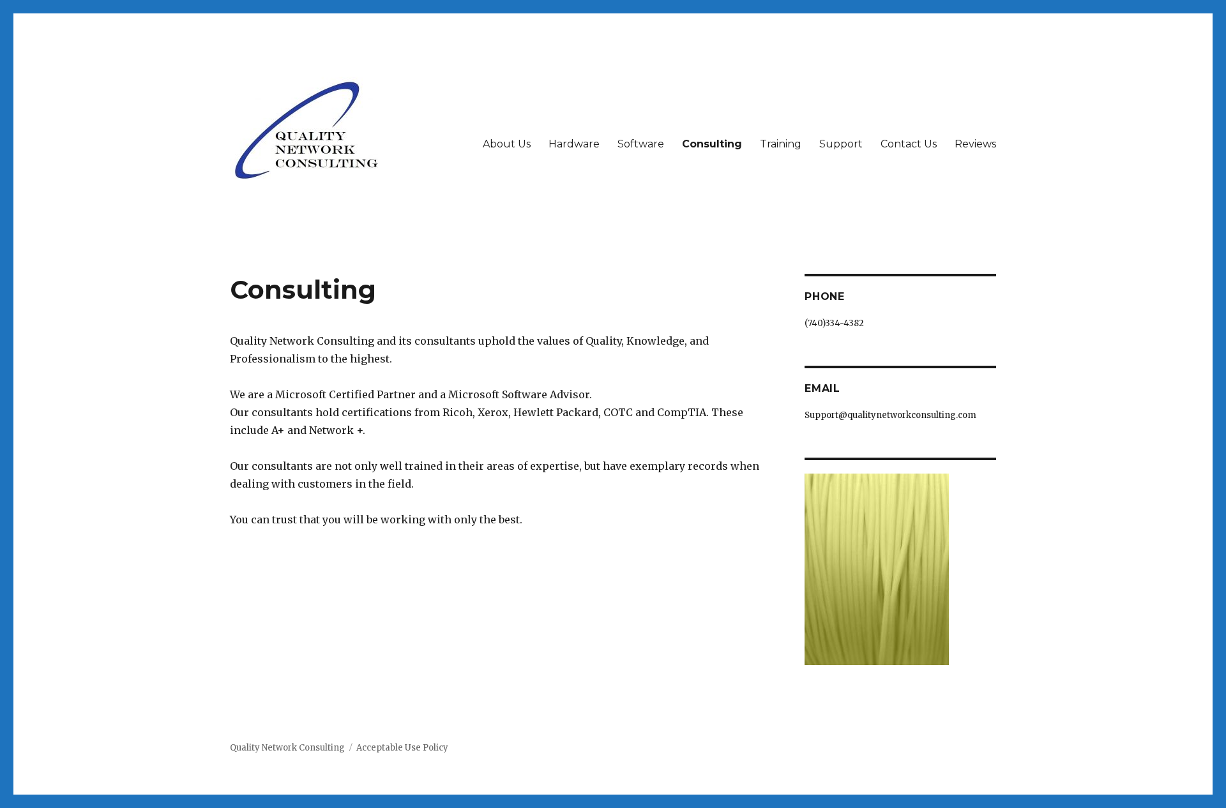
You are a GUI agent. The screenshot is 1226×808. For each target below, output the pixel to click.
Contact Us (909, 144)
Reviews (975, 144)
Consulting (712, 144)
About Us (507, 144)
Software (640, 144)
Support (841, 144)
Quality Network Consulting (287, 747)
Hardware (574, 144)
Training (780, 144)
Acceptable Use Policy (402, 747)
